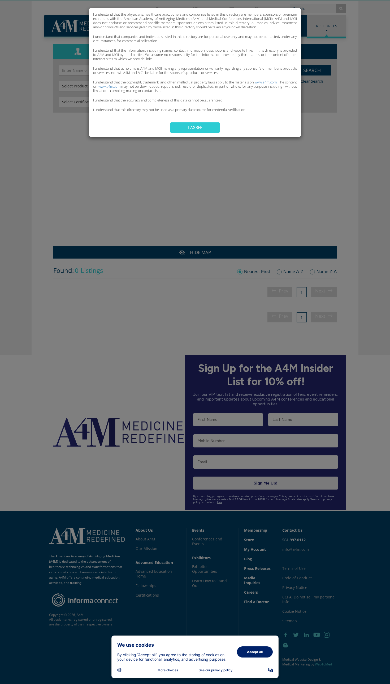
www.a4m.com (266, 82)
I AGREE (195, 127)
